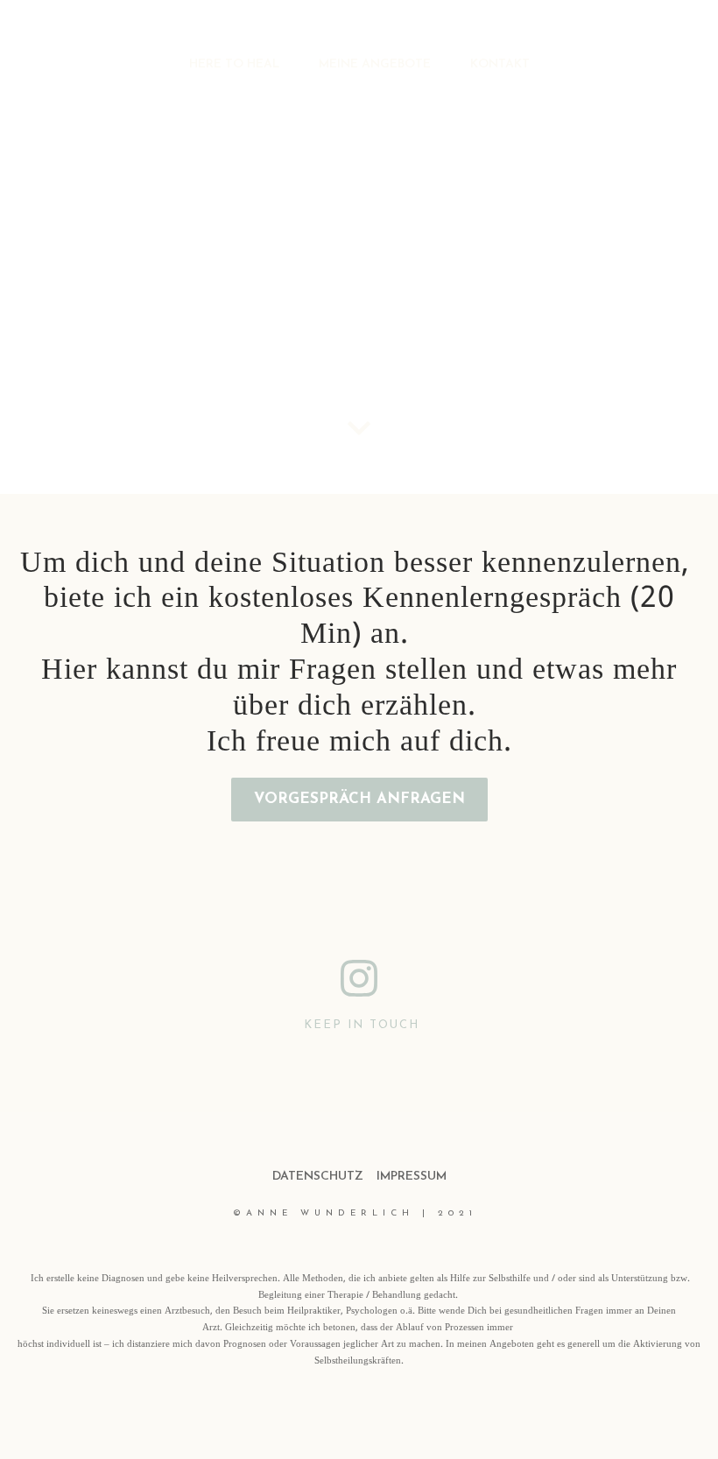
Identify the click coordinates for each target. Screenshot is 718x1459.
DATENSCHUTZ (317, 1176)
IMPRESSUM (412, 1176)
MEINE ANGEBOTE (375, 64)
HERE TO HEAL (234, 64)
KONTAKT (500, 64)
